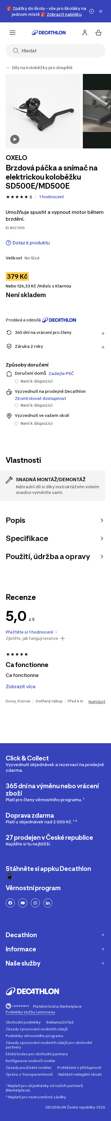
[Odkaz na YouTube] (22, 902)
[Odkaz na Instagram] (35, 902)
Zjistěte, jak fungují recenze (32, 638)
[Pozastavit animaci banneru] (91, 11)
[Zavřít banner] (100, 11)
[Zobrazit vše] (8, 67)
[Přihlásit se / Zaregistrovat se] (85, 32)
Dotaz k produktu (31, 243)
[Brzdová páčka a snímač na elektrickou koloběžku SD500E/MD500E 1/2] (43, 111)
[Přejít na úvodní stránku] (49, 32)
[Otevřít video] (14, 139)
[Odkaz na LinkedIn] (47, 902)
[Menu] (12, 32)
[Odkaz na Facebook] (10, 902)
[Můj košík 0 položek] (98, 32)
